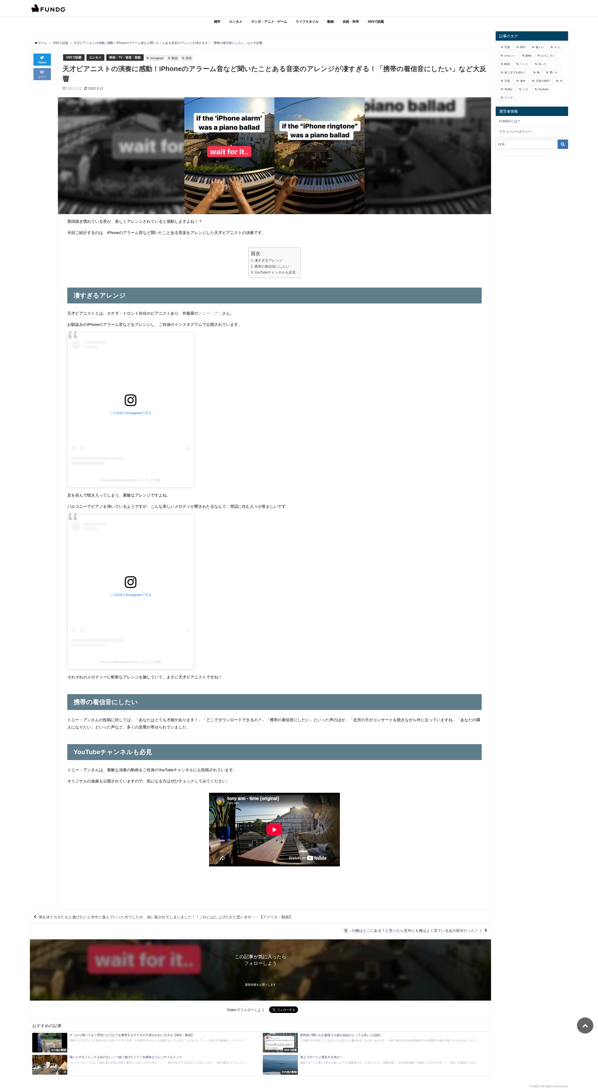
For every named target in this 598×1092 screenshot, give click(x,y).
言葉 (507, 80)
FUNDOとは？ (509, 121)
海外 (523, 80)
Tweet (42, 62)
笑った (542, 64)
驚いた (554, 72)
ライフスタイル (307, 21)
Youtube (543, 89)
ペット (524, 64)
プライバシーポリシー (515, 131)
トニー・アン (210, 313)
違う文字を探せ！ (515, 72)
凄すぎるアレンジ (268, 260)
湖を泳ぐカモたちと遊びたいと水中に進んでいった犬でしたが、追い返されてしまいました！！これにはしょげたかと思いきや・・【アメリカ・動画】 (166, 917)
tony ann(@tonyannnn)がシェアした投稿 (130, 480)
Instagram (157, 58)
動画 (175, 58)
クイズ (508, 97)
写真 (507, 47)
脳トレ (540, 47)
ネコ (557, 47)
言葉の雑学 (543, 80)
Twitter (508, 89)
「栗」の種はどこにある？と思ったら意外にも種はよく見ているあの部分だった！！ (411, 930)
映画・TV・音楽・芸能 (125, 57)
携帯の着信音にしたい (271, 266)
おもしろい (548, 55)
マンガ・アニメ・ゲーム (269, 21)
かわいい (510, 55)
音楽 (189, 58)
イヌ (525, 89)
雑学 (217, 21)
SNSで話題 (376, 21)
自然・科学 (351, 21)
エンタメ (235, 21)
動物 (330, 21)
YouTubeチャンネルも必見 (275, 272)
